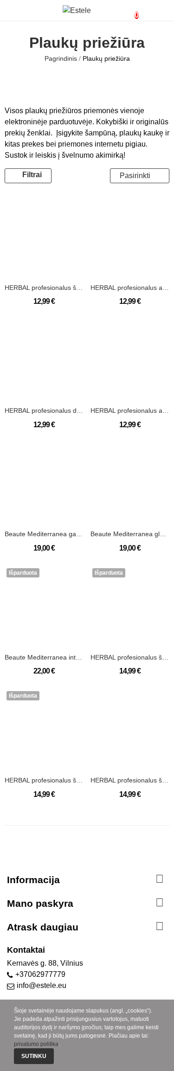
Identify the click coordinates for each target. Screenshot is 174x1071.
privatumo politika (36, 1044)
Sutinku (33, 1056)
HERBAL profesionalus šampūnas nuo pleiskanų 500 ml (129, 780)
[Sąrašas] (83, 175)
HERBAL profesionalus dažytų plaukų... (44, 410)
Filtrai (32, 175)
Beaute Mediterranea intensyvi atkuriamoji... (44, 657)
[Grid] (70, 175)
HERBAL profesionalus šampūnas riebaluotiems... (44, 780)
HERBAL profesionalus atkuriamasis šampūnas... (129, 287)
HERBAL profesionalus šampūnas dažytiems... (44, 287)
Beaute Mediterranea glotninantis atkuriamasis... (129, 534)
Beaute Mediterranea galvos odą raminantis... (44, 534)
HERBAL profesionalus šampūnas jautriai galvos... (129, 657)
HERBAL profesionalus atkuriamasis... (129, 410)
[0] (129, 10)
